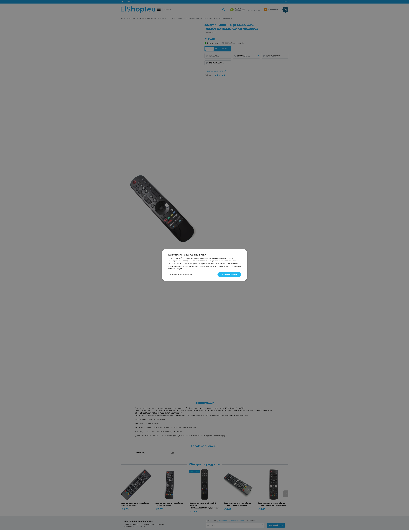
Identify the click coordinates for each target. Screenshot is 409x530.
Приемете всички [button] (229, 274)
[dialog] (204, 265)
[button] (180, 274)
